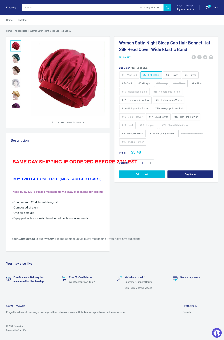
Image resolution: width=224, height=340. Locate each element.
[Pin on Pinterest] (199, 57)
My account (184, 9)
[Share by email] (211, 57)
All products (21, 30)
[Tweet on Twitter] (205, 57)
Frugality (125, 57)
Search (187, 311)
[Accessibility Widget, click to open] (217, 333)
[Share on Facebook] (194, 57)
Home (9, 19)
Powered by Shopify (16, 330)
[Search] (167, 7)
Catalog (22, 19)
